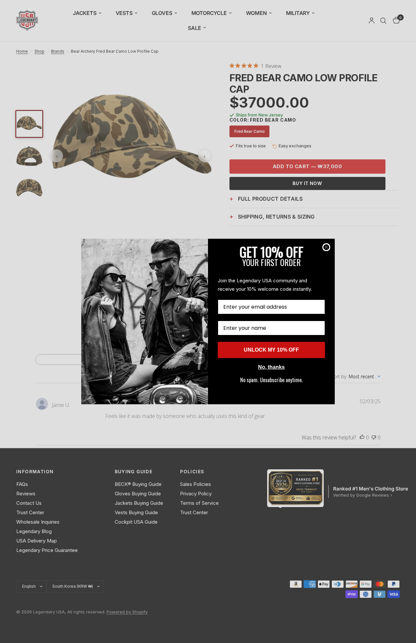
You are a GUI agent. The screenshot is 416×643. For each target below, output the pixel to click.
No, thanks (271, 367)
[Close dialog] (326, 247)
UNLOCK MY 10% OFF (271, 350)
